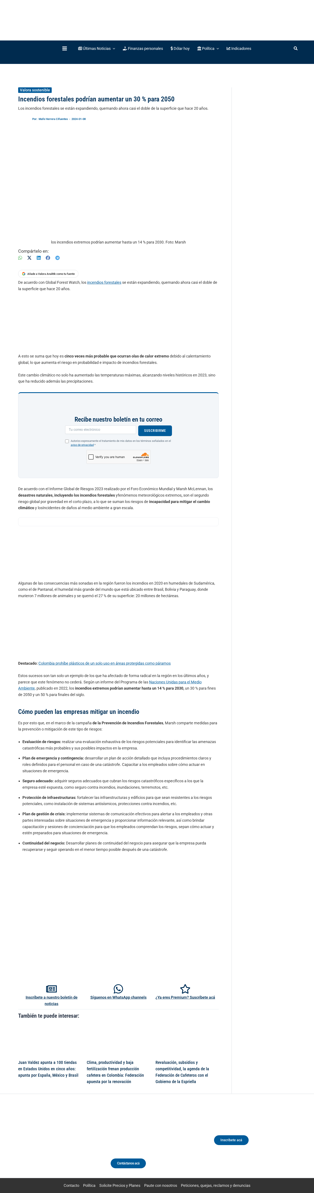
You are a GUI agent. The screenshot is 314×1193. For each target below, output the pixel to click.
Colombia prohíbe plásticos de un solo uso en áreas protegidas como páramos (104, 663)
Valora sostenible (35, 90)
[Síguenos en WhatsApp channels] (118, 989)
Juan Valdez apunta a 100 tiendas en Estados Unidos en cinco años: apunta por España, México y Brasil (48, 1069)
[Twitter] (34, 1144)
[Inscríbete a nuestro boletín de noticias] (51, 989)
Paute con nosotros (160, 1185)
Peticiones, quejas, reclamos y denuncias (215, 1185)
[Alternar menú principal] (64, 48)
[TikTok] (57, 1144)
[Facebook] (48, 258)
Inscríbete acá (231, 1140)
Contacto (71, 1185)
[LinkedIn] (39, 258)
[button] (96, 48)
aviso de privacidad (82, 445)
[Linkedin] (42, 1144)
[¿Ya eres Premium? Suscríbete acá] (185, 989)
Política (89, 1185)
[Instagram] (50, 1144)
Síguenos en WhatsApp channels (118, 997)
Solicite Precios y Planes (119, 1185)
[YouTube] (65, 1144)
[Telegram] (57, 258)
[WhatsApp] (20, 258)
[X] (29, 258)
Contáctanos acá (128, 1163)
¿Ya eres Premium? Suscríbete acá (185, 997)
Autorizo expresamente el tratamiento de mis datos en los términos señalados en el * (121, 443)
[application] (113, 48)
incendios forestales (104, 282)
